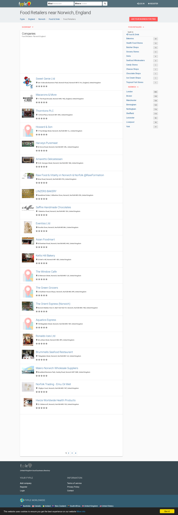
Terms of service (74, 483)
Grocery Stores (132, 52)
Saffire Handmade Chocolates (53, 207)
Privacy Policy (73, 487)
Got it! (167, 511)
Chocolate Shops (133, 73)
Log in (141, 4)
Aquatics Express (46, 319)
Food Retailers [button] (135, 27)
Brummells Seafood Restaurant (54, 352)
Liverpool (130, 122)
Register (154, 4)
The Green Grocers (47, 287)
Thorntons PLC (45, 110)
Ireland (47, 506)
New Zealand (60, 506)
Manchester (131, 100)
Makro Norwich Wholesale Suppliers (57, 368)
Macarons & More (46, 94)
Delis (128, 56)
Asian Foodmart (45, 239)
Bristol (129, 96)
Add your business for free (143, 19)
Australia (26, 506)
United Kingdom (91, 506)
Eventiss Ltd (43, 223)
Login (22, 490)
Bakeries (130, 38)
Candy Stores (132, 65)
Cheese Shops (132, 69)
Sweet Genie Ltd (45, 78)
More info (81, 511)
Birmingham (131, 105)
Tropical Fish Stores (134, 82)
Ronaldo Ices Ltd (45, 335)
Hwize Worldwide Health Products (56, 400)
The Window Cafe (46, 271)
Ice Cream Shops (133, 78)
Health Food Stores (134, 43)
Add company (25, 483)
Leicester (130, 118)
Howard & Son (44, 126)
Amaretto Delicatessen (49, 159)
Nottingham (131, 109)
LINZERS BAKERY (46, 191)
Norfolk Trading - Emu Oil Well (53, 384)
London (129, 91)
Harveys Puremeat (47, 142)
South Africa (75, 506)
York (128, 126)
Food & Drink (133, 34)
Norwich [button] (132, 87)
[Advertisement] (66, 56)
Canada (37, 506)
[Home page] (25, 4)
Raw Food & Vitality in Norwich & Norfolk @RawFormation (70, 175)
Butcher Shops (132, 47)
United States (107, 506)
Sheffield (130, 113)
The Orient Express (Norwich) (53, 303)
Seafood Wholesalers (135, 60)
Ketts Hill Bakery (45, 255)
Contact (70, 490)
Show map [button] (26, 27)
